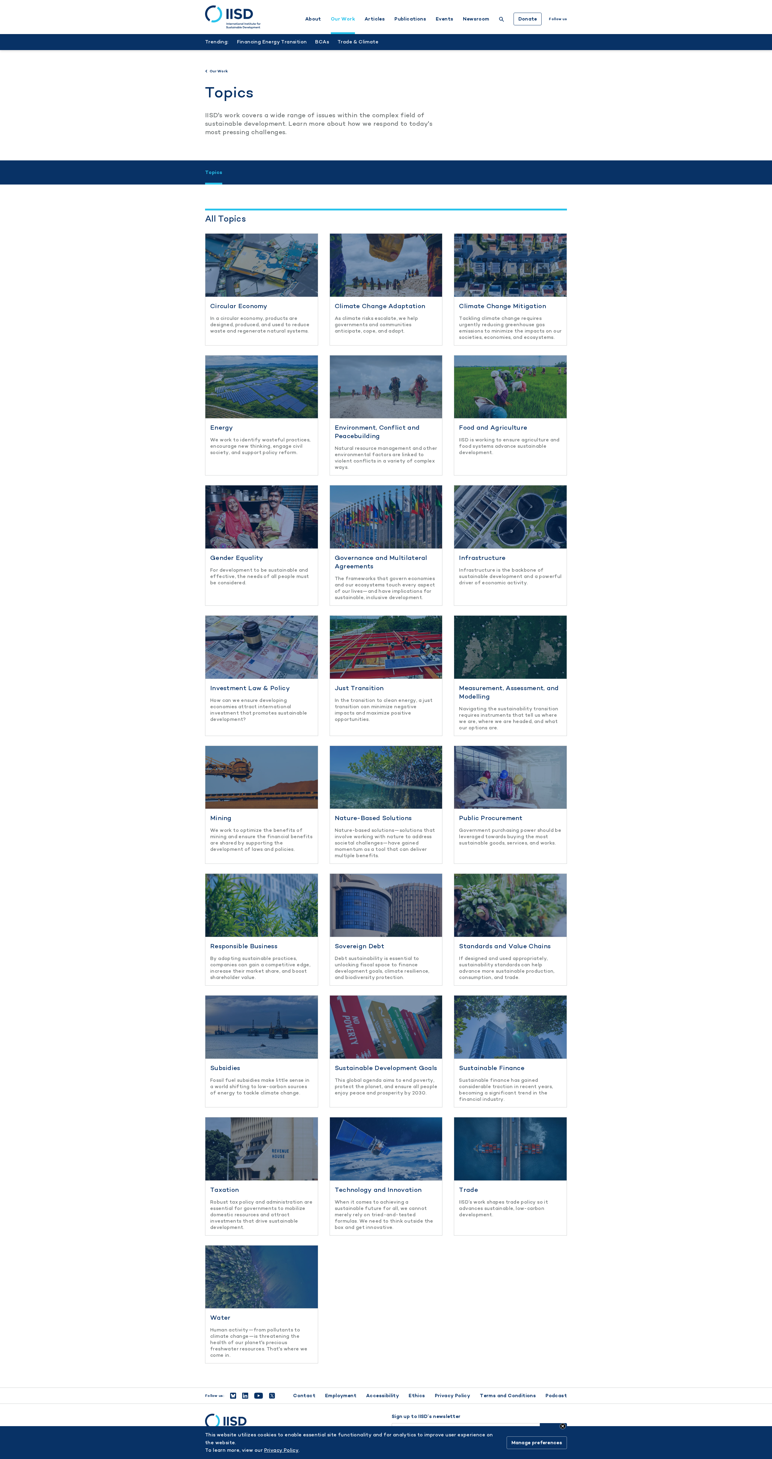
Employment (340, 1395)
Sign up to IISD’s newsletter (426, 1416)
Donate (527, 19)
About (313, 19)
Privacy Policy (452, 1395)
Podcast (556, 1395)
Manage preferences (536, 1442)
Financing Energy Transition (272, 42)
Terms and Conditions (508, 1395)
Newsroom (476, 19)
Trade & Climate (357, 42)
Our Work (343, 19)
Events (444, 19)
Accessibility (382, 1395)
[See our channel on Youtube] (258, 1396)
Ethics (417, 1395)
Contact (304, 1395)
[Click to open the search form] (501, 20)
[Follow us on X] (272, 1396)
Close (562, 1426)
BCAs (322, 42)
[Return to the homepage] (233, 17)
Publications (410, 19)
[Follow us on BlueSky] (233, 1396)
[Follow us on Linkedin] (245, 1396)
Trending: (217, 42)
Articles (375, 19)
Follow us (558, 19)
